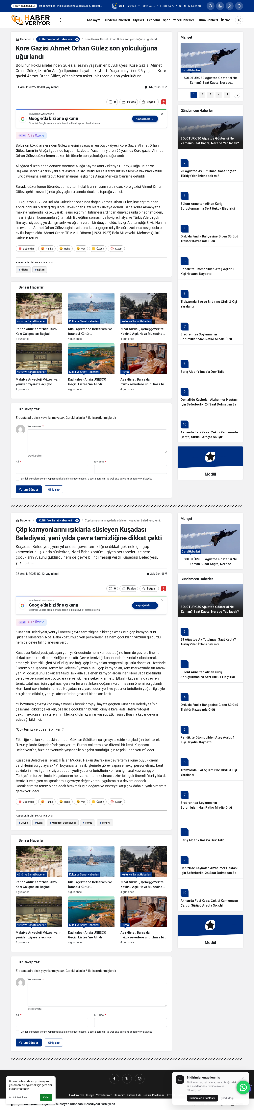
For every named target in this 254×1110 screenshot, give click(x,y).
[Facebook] (114, 1078)
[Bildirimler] (239, 6)
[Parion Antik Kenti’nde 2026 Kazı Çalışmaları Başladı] (39, 316)
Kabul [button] (46, 1097)
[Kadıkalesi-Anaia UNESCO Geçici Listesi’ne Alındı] (91, 367)
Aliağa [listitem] (23, 269)
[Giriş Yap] (230, 6)
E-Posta (100, 461)
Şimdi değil (227, 1098)
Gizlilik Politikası (18, 1097)
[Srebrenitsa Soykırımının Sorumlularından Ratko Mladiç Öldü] (210, 328)
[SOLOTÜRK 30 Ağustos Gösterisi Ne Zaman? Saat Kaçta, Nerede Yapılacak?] (210, 65)
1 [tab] (193, 94)
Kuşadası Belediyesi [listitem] (62, 822)
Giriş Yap (54, 489)
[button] (220, 6)
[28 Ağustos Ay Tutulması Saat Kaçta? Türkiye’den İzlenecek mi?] (210, 165)
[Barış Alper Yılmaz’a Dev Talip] (210, 361)
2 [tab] (202, 94)
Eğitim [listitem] (39, 269)
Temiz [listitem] (87, 822)
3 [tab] (210, 94)
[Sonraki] (237, 95)
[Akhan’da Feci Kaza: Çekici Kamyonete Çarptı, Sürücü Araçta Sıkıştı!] (210, 426)
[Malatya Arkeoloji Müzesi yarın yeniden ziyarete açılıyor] (39, 367)
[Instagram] (139, 1078)
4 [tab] (218, 94)
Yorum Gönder (28, 489)
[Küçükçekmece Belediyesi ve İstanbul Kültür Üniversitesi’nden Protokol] (91, 316)
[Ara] (211, 6)
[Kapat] (162, 113)
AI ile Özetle (36, 135)
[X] (127, 1078)
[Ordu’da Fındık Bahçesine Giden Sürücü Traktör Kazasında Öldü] (210, 230)
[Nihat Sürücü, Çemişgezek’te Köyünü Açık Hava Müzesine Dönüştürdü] (143, 316)
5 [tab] (227, 94)
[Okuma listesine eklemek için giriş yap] (163, 102)
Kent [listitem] (38, 822)
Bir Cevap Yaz (29, 409)
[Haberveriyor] (32, 20)
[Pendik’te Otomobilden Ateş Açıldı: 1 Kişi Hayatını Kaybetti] (210, 263)
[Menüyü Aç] (61, 20)
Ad (18, 461)
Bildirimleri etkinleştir (202, 1098)
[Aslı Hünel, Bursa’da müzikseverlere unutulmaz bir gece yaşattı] (143, 367)
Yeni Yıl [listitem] (105, 822)
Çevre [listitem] (23, 822)
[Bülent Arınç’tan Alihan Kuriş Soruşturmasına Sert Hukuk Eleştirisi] (210, 197)
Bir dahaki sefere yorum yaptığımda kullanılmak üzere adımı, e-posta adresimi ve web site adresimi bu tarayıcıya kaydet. (86, 478)
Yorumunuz (36, 426)
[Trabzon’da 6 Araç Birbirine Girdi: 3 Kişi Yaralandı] (210, 295)
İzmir (30, 150)
